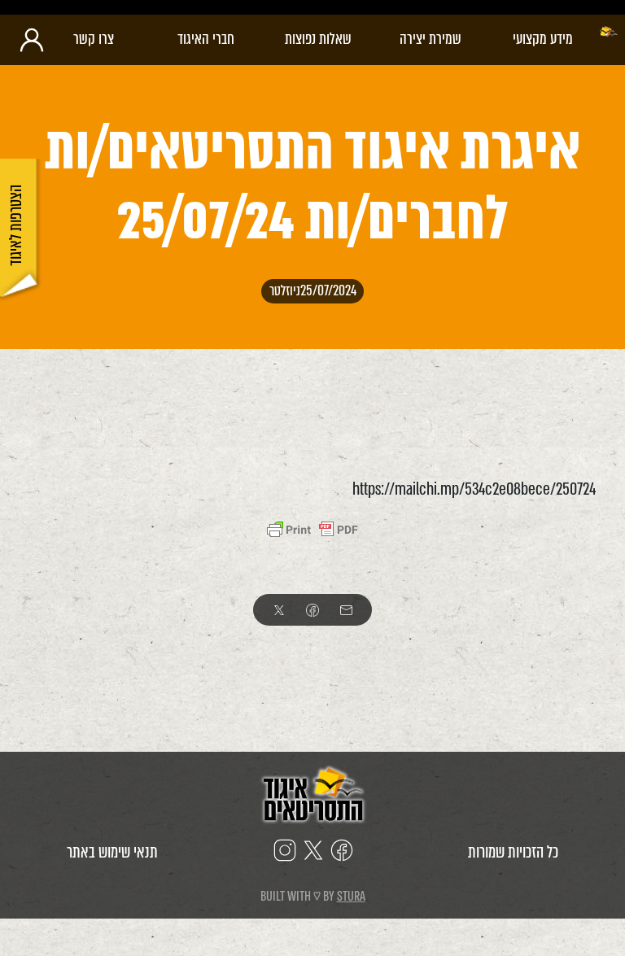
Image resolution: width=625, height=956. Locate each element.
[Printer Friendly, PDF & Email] (312, 529)
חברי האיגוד (205, 39)
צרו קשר (93, 39)
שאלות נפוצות (318, 39)
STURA (351, 896)
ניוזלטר (284, 291)
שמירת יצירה (430, 39)
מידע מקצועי (543, 39)
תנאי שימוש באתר (112, 852)
